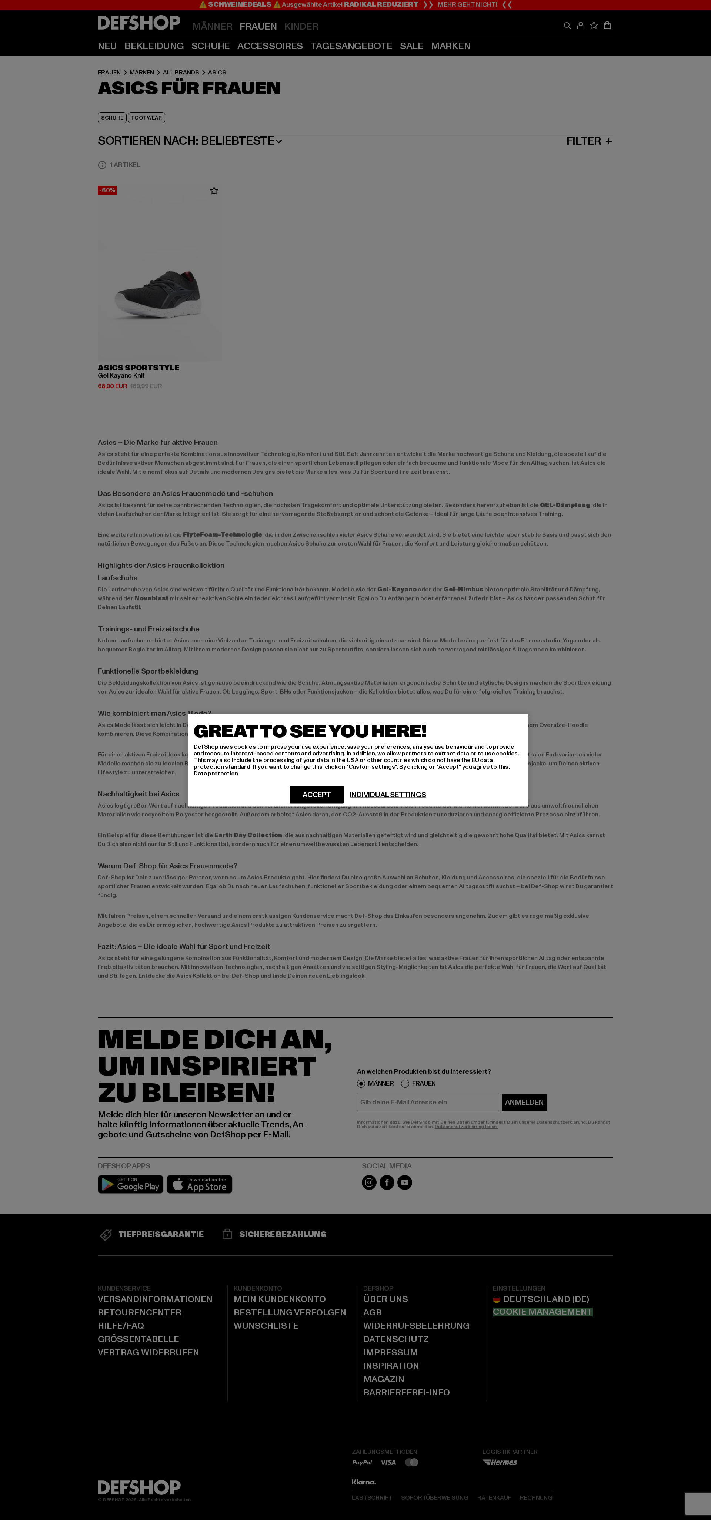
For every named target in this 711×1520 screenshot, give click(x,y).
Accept (317, 794)
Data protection (216, 773)
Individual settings (388, 794)
